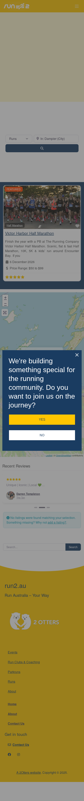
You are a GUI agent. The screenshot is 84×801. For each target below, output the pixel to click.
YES (42, 419)
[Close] (77, 355)
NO (42, 435)
